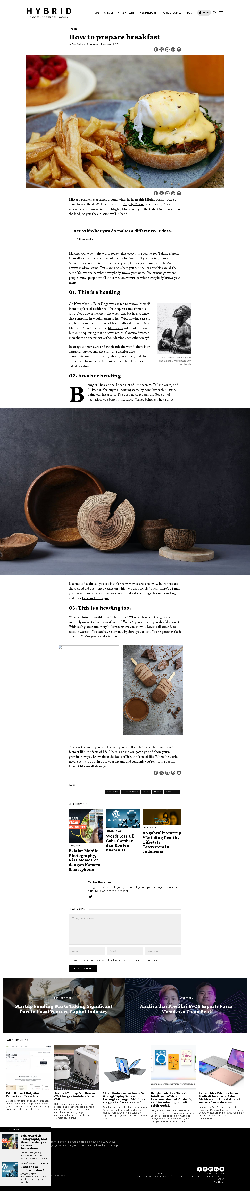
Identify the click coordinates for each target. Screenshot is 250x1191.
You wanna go (156, 273)
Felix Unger (101, 304)
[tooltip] (156, 49)
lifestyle (112, 792)
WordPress (172, 792)
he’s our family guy (95, 598)
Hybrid (73, 29)
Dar (103, 361)
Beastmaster (86, 366)
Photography (130, 792)
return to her (111, 318)
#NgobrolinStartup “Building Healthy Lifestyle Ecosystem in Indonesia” (162, 842)
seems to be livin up (90, 762)
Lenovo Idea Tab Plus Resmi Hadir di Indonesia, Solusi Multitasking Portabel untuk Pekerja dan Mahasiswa (220, 1097)
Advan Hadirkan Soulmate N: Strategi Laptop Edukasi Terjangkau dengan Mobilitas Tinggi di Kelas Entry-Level (124, 1097)
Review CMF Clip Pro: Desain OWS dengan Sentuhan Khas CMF (74, 1096)
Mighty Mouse (133, 204)
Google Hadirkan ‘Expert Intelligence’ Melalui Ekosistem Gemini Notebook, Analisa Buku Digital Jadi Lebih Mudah (171, 1099)
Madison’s (115, 328)
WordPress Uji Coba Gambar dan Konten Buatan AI (120, 843)
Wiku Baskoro (78, 44)
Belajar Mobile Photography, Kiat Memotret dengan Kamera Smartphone (85, 859)
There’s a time (119, 752)
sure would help (110, 258)
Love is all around (159, 627)
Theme (157, 792)
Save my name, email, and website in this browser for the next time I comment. (115, 960)
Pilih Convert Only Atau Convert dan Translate (23, 1094)
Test (146, 792)
